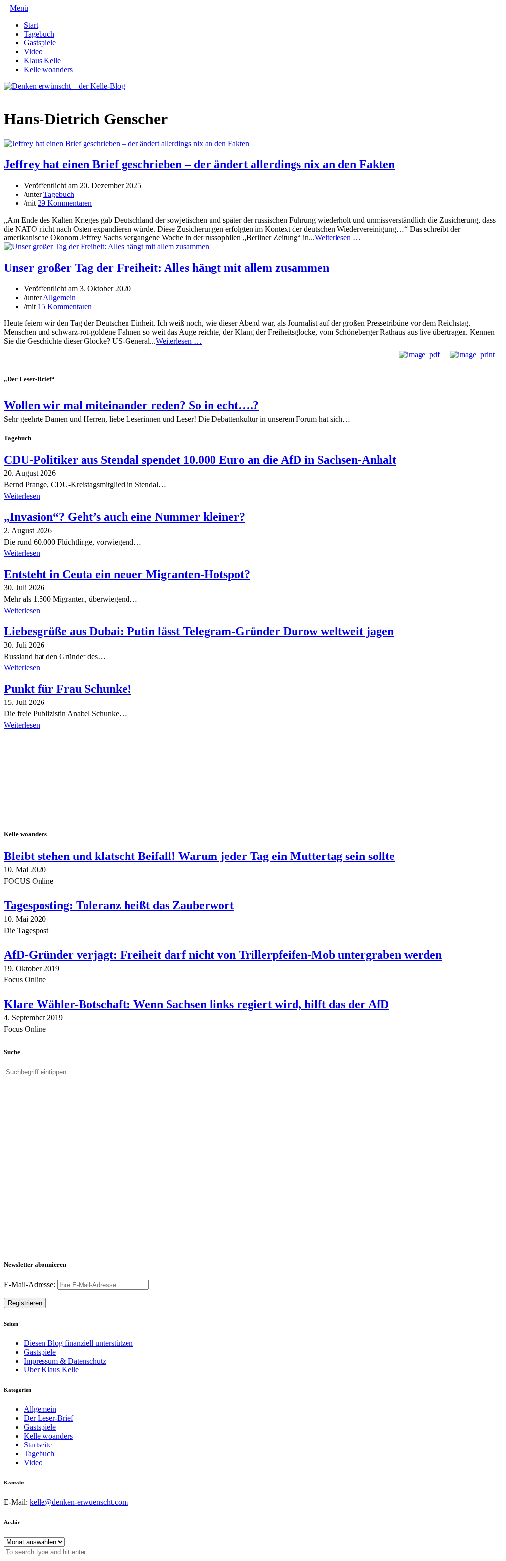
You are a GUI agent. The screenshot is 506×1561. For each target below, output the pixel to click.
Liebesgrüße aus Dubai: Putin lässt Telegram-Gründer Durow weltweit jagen (199, 631)
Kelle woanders (48, 69)
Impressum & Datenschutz (65, 1361)
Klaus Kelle (42, 60)
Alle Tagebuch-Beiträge (41, 739)
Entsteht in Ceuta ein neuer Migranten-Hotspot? (127, 574)
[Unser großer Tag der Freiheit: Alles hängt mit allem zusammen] (106, 246)
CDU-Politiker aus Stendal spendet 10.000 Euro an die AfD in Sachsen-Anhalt (200, 459)
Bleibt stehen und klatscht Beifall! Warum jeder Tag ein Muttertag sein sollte (199, 856)
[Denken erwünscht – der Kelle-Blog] (64, 86)
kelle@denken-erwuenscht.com (79, 1502)
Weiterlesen (22, 496)
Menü (19, 8)
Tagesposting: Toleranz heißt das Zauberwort (119, 905)
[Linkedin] (23, 95)
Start (31, 25)
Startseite (38, 1445)
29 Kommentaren (65, 203)
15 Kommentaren (65, 306)
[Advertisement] (68, 780)
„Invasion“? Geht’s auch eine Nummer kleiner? (124, 516)
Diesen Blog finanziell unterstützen (78, 1343)
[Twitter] (7, 95)
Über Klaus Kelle (51, 1370)
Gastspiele (40, 43)
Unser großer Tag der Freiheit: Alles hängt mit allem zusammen (166, 267)
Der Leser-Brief (48, 1418)
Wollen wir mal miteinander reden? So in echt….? (131, 405)
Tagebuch (39, 34)
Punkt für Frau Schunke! (67, 688)
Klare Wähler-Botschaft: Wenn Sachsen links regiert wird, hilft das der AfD (196, 1004)
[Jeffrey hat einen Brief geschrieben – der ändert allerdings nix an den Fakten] (126, 143)
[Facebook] (15, 95)
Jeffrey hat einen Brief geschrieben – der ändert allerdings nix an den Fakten (199, 164)
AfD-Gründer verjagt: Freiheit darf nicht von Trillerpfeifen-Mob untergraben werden (223, 954)
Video (33, 51)
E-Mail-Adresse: (30, 1284)
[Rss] (31, 95)
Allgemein (59, 297)
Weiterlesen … (338, 238)
